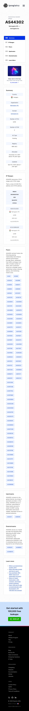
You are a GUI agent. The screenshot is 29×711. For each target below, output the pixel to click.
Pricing (10, 642)
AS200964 (10, 399)
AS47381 (18, 348)
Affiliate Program (13, 637)
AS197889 (10, 395)
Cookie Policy (12, 684)
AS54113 (9, 365)
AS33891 (9, 323)
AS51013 (9, 361)
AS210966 (10, 454)
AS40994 (10, 331)
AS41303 (9, 335)
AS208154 (10, 437)
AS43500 (19, 344)
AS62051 (9, 378)
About (10, 635)
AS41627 (18, 335)
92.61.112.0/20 (15, 208)
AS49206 (18, 352)
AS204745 (10, 412)
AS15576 (9, 297)
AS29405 (10, 314)
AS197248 (10, 386)
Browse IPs (11, 652)
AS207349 (10, 429)
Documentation (12, 672)
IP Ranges (9, 42)
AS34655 (18, 323)
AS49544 (10, 357)
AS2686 (18, 280)
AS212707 (10, 459)
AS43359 (10, 344)
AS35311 (18, 327)
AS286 (16, 276)
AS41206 (18, 331)
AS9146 (9, 293)
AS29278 (18, 310)
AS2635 (9, 280)
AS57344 (9, 369)
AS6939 (17, 517)
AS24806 (10, 310)
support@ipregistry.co (14, 706)
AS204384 (10, 408)
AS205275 (10, 416)
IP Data (10, 659)
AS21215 (9, 306)
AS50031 (18, 357)
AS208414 (10, 442)
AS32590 (10, 318)
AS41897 (9, 340)
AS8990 (9, 289)
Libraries (10, 676)
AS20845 (10, 301)
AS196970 (10, 551)
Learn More (10, 60)
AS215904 (10, 476)
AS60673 (9, 374)
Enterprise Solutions (14, 657)
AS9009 (18, 289)
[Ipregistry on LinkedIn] (15, 698)
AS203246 (10, 403)
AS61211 (18, 374)
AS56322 (18, 365)
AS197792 (10, 391)
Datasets (10, 669)
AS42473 (18, 340)
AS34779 (9, 327)
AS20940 (19, 301)
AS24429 (18, 306)
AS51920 (18, 361)
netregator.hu (14, 113)
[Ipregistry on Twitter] (9, 698)
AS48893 (18, 547)
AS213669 (10, 463)
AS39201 (9, 547)
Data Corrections (13, 654)
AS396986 (10, 484)
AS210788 (10, 450)
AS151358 (10, 382)
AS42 (8, 276)
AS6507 (18, 284)
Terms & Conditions (13, 691)
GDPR (10, 687)
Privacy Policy (12, 689)
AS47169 (9, 348)
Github (10, 674)
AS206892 (10, 425)
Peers (8, 47)
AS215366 (10, 471)
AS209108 (10, 446)
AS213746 (10, 467)
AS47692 (9, 352)
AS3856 (9, 284)
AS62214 (18, 378)
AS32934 (19, 318)
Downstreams (11, 56)
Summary (9, 38)
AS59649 (18, 369)
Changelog (11, 667)
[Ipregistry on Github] (13, 698)
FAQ (9, 640)
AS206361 (10, 420)
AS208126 (10, 433)
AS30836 (19, 314)
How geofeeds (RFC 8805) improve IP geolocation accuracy (15, 574)
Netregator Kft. (14, 105)
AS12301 (17, 293)
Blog (9, 650)
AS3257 (9, 517)
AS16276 (18, 297)
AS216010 (10, 480)
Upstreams (10, 51)
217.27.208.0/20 (14, 227)
